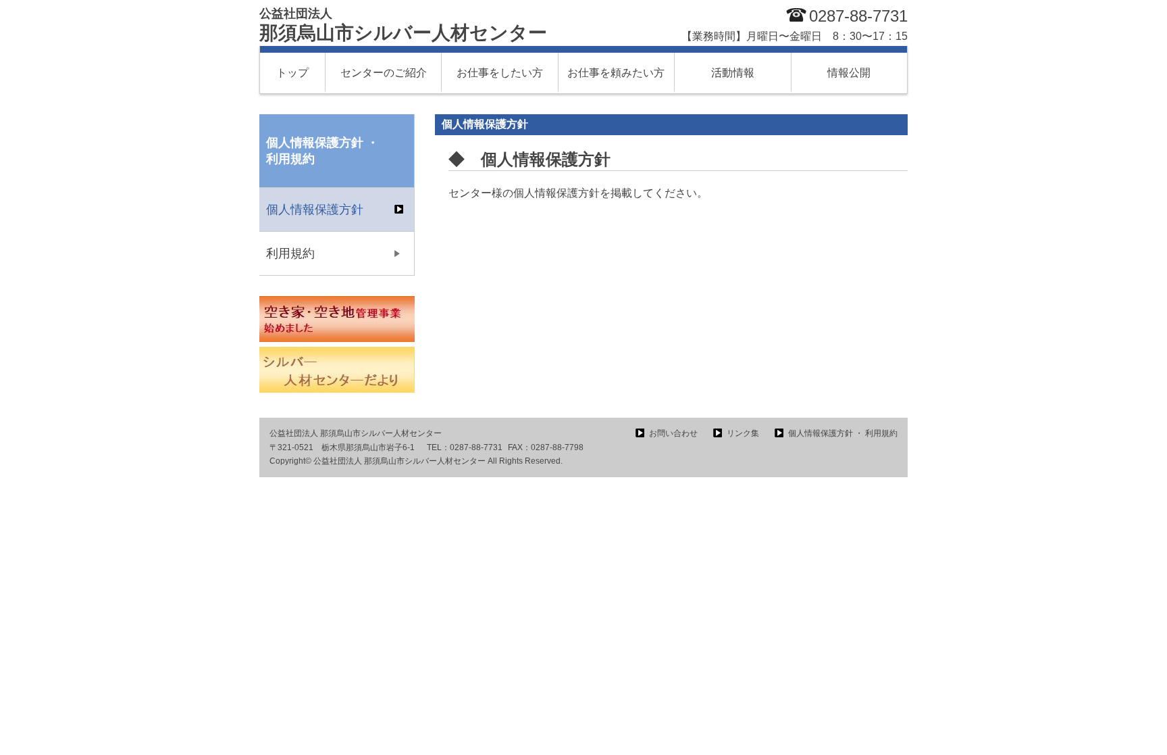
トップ (292, 72)
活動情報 (732, 72)
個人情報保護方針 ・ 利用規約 (843, 433)
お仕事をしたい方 (500, 72)
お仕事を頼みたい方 (616, 72)
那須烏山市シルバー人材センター (403, 25)
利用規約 (290, 253)
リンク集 (743, 433)
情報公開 (849, 72)
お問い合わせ (673, 433)
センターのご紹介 (383, 72)
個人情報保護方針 (314, 209)
